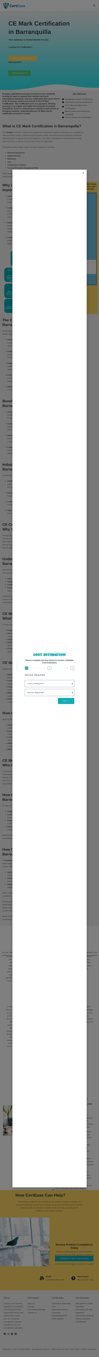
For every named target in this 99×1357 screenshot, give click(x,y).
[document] (49, 678)
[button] (83, 173)
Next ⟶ (66, 701)
